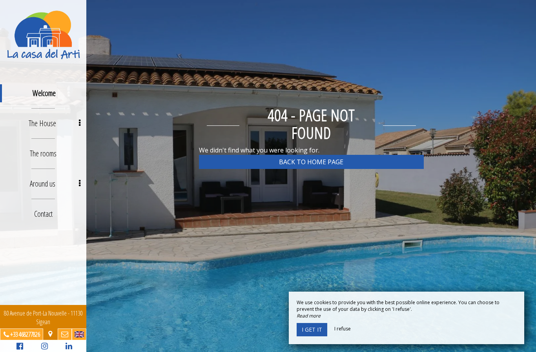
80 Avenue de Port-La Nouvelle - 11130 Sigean (43, 317)
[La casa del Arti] (43, 34)
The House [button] (42, 123)
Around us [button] (42, 183)
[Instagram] (43, 347)
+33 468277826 (25, 334)
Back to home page (311, 162)
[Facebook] (19, 347)
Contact (43, 214)
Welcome (44, 93)
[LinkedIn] (68, 347)
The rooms (43, 153)
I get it (312, 329)
